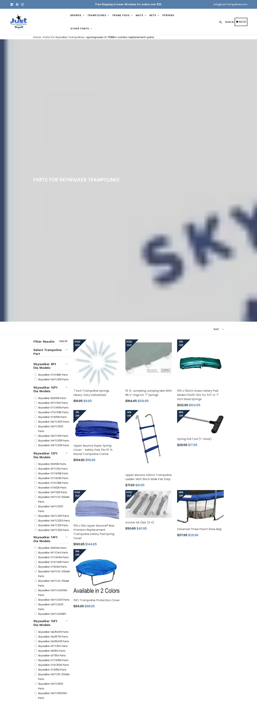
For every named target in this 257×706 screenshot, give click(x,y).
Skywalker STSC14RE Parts (53, 562)
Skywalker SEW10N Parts (51, 398)
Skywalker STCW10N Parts (53, 407)
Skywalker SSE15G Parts (51, 651)
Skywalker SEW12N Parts (51, 464)
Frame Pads (122, 15)
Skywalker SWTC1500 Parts (50, 686)
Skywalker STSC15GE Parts (53, 665)
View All (63, 341)
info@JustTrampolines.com (230, 4)
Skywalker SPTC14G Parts (52, 552)
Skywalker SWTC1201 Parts (53, 516)
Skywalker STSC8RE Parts (52, 374)
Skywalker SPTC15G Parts (52, 646)
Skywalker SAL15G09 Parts (53, 632)
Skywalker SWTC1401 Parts (53, 600)
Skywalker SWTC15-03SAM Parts (53, 677)
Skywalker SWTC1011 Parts (52, 436)
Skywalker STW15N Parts (51, 669)
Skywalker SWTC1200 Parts (50, 509)
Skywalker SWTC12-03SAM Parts (53, 499)
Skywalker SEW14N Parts (51, 548)
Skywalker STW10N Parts (52, 417)
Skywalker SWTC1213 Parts (53, 530)
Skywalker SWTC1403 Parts (50, 607)
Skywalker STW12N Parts (51, 487)
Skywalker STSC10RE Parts (53, 412)
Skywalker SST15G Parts (51, 655)
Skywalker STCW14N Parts (53, 557)
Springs (168, 15)
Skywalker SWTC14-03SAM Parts (53, 574)
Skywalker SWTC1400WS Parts (52, 593)
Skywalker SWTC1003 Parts (50, 429)
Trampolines (97, 15)
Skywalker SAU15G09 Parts (53, 641)
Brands (76, 15)
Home (37, 37)
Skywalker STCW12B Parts (52, 473)
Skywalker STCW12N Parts (52, 478)
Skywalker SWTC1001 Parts (53, 421)
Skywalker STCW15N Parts (52, 660)
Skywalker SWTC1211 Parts (52, 525)
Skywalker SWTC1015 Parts (53, 440)
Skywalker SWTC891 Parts (53, 379)
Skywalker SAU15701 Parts (52, 636)
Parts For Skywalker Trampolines (63, 37)
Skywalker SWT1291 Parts (52, 492)
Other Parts (80, 28)
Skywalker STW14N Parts (52, 567)
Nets (153, 15)
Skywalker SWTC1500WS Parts (52, 695)
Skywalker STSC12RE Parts (52, 483)
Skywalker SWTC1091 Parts (53, 445)
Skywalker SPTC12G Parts (52, 468)
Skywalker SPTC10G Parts (52, 403)
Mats (140, 15)
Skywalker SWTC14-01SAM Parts (53, 583)
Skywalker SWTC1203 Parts (53, 520)
